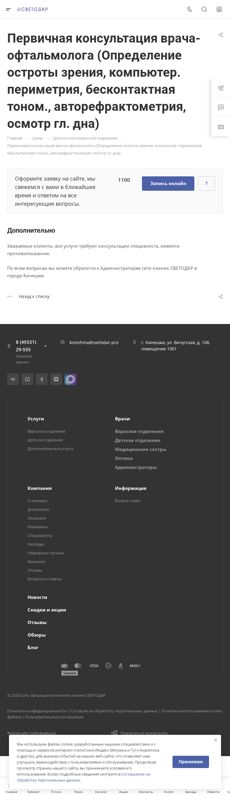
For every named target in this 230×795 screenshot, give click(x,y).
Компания (40, 488)
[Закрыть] (215, 740)
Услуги (36, 419)
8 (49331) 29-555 (26, 345)
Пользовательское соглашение (54, 717)
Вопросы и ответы (45, 579)
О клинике (37, 500)
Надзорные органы (46, 552)
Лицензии (37, 518)
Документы (38, 509)
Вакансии (36, 561)
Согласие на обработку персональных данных (114, 711)
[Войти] (219, 9)
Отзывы (35, 570)
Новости (37, 597)
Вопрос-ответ (127, 500)
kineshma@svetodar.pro (93, 342)
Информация (130, 488)
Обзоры (37, 635)
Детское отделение (45, 440)
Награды (36, 544)
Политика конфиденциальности (37, 711)
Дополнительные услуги (50, 448)
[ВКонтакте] (13, 379)
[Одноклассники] (42, 379)
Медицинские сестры (141, 449)
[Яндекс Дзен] (56, 379)
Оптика (124, 458)
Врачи (122, 419)
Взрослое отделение (46, 431)
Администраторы (136, 467)
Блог (33, 647)
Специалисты (40, 535)
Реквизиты (38, 526)
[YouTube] (27, 379)
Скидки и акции (47, 610)
